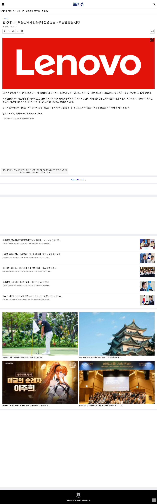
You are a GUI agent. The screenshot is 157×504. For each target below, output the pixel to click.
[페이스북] (5, 31)
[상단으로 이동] (154, 500)
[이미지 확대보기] (152, 40)
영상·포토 (45, 11)
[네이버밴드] (17, 31)
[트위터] (9, 31)
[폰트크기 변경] (152, 31)
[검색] (154, 4)
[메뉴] (3, 4)
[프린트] (22, 31)
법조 (9, 11)
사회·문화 (16, 11)
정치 (23, 11)
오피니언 (37, 11)
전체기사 (4, 11)
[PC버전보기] (78, 495)
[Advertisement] (78, 146)
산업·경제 (29, 11)
